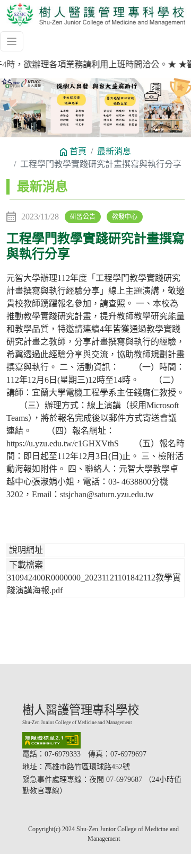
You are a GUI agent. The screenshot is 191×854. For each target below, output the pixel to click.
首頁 (78, 151)
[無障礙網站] (103, 740)
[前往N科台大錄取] (95, 108)
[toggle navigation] (11, 41)
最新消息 (114, 151)
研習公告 (83, 217)
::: (10, 186)
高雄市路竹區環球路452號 (87, 767)
